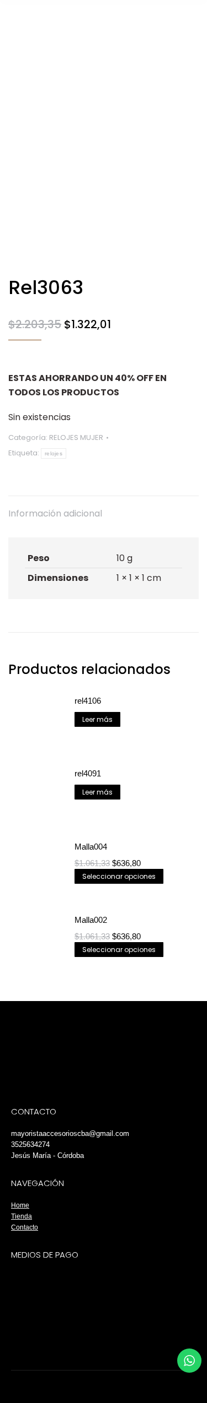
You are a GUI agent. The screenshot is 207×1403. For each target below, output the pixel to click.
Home (20, 1205)
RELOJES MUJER (76, 437)
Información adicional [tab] (55, 513)
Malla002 (91, 920)
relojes (53, 453)
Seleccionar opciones (119, 876)
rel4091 (88, 773)
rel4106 (88, 700)
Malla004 (91, 846)
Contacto (24, 1227)
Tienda (21, 1216)
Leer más (97, 719)
